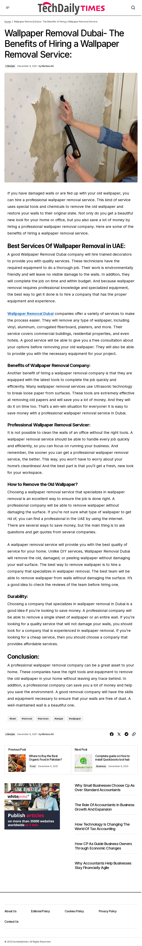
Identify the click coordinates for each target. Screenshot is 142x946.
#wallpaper (75, 718)
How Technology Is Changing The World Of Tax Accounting (102, 826)
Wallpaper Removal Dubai (30, 313)
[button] (7, 8)
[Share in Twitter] (119, 734)
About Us (10, 911)
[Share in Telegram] (126, 734)
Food (33, 766)
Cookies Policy (74, 911)
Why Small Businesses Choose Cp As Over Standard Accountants (105, 787)
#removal (27, 718)
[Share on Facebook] (111, 734)
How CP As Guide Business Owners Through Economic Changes (103, 846)
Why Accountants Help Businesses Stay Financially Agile (103, 865)
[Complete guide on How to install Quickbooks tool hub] (104, 760)
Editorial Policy (40, 911)
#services (43, 718)
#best (13, 718)
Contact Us (11, 921)
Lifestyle (10, 66)
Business (101, 766)
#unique (59, 718)
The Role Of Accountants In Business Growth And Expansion (104, 807)
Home (7, 21)
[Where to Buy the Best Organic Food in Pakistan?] (38, 760)
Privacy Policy (108, 911)
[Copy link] (134, 734)
